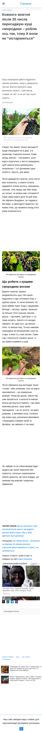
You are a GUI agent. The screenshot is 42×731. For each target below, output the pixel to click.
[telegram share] (12, 601)
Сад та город (6, 10)
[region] (21, 58)
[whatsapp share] (7, 601)
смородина (6, 659)
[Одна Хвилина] (25, 4)
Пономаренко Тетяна (11, 611)
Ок (21, 729)
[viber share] (16, 601)
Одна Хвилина (25, 559)
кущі (17, 657)
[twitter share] (3, 601)
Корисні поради (7, 657)
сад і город (26, 657)
